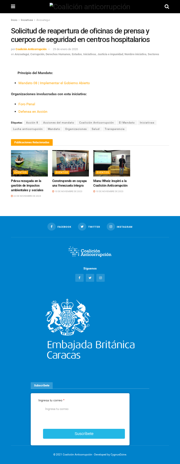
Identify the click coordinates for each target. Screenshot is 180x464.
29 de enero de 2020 (65, 49)
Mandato (54, 129)
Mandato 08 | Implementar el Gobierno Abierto (54, 83)
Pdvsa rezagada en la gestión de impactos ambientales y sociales (27, 185)
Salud (96, 129)
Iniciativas (27, 20)
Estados (77, 54)
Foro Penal (26, 104)
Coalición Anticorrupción (31, 49)
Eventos (20, 172)
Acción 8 (32, 122)
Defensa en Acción (32, 111)
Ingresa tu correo (51, 400)
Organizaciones (76, 129)
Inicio (14, 20)
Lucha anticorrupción (28, 129)
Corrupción (37, 54)
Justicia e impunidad (110, 54)
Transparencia (115, 129)
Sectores (153, 54)
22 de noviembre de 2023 (27, 196)
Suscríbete (84, 433)
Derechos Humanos (58, 54)
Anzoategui (43, 20)
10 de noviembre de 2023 (68, 191)
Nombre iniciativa (135, 54)
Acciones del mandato (58, 122)
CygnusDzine (118, 454)
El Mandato (127, 122)
